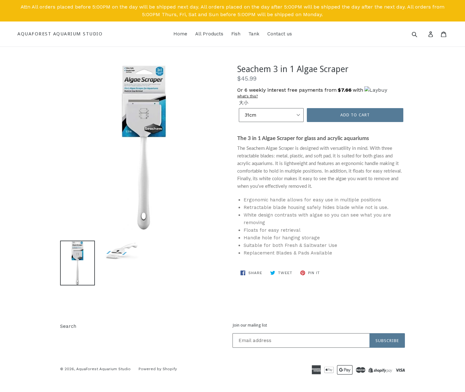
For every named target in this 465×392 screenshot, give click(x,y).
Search (68, 326)
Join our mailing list (249, 325)
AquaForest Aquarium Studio (59, 34)
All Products (209, 34)
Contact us (279, 34)
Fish (235, 34)
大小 (243, 103)
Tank (253, 34)
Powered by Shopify (158, 369)
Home (180, 34)
